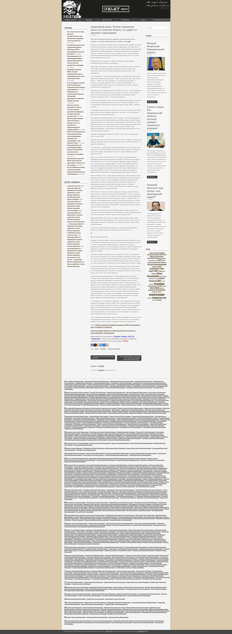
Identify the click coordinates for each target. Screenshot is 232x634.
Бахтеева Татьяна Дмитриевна (75, 396)
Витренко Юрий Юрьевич (138, 411)
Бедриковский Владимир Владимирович (126, 396)
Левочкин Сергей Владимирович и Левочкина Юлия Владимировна (143, 491)
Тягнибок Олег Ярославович (152, 579)
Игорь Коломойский (156, 264)
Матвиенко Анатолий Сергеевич (140, 504)
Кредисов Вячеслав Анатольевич (90, 480)
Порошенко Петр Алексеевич (84, 539)
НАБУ (151, 271)
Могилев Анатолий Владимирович (151, 509)
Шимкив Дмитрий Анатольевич (94, 611)
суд (164, 297)
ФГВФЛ (160, 286)
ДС (129, 41)
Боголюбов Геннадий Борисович (143, 400)
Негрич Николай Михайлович (107, 517)
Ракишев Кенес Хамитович (113, 547)
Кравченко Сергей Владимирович (130, 479)
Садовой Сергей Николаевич (114, 555)
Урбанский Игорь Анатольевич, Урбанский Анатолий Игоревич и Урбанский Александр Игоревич (115, 583)
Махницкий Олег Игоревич (83, 506)
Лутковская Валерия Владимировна (148, 496)
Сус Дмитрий (120, 567)
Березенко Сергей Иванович (132, 399)
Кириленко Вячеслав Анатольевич (106, 468)
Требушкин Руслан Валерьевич (129, 576)
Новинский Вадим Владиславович (96, 520)
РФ (158, 278)
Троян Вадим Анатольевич (99, 577)
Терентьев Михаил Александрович (85, 573)
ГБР (156, 260)
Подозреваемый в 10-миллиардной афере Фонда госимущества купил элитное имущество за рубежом (75, 60)
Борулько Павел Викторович (115, 403)
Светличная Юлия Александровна (98, 557)
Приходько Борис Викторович (142, 541)
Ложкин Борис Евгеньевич (159, 494)
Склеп (143, 20)
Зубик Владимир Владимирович (116, 455)
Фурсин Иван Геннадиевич (94, 590)
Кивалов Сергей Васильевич (84, 468)
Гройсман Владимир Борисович (107, 427)
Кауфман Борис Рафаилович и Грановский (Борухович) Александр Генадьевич (123, 467)
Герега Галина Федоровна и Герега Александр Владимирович (138, 419)
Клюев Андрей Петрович (84, 471)
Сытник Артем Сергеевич (135, 567)
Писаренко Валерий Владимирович (143, 536)
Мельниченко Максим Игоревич (122, 507)
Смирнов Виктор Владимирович (157, 561)
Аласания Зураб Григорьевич (121, 383)
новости (157, 297)
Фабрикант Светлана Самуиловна (76, 587)
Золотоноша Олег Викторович (93, 455)
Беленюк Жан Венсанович (98, 397)
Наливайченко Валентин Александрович (120, 515)
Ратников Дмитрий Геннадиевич (136, 547)
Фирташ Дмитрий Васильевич (155, 587)
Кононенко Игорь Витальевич (151, 474)
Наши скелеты (107, 20)
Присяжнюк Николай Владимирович (77, 541)
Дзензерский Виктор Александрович (137, 435)
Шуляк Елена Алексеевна (98, 614)
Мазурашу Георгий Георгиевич (98, 502)
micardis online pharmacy (76, 222)
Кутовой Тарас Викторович (145, 486)
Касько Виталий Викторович (84, 467)
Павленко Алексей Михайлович (97, 530)
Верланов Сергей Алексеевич (155, 410)
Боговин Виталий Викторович (120, 400)
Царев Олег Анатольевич (95, 599)
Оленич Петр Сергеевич (96, 523)
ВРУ (165, 254)
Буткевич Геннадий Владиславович (156, 405)
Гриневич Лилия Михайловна (139, 426)
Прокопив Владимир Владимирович (106, 542)
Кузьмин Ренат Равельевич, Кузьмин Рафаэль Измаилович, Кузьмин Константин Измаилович (132, 483)
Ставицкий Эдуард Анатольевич (109, 565)
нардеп (149, 298)
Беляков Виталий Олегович (147, 397)
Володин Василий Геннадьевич (96, 413)
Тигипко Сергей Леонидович (109, 573)
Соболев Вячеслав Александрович (95, 563)
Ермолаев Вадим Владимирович (141, 443)
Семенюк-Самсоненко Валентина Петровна (153, 558)
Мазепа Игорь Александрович (75, 502)
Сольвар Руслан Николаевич (139, 563)
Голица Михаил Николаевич (113, 422)
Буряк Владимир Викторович (131, 405)
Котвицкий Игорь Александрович (105, 479)
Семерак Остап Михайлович (74, 560)
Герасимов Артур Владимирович (84, 419)
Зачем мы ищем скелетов (162, 20)
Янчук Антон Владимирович (102, 621)
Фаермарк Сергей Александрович (101, 587)
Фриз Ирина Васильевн (117, 589)
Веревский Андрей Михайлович (132, 410)
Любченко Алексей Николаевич (148, 498)
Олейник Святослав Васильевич (76, 523)
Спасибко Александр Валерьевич (85, 565)
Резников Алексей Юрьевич (74, 549)
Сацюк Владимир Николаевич (75, 557)
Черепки (89, 20)
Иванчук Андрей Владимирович (76, 458)
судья (154, 300)
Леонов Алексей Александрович (75, 493)
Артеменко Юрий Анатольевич (144, 386)
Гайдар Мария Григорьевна (99, 416)
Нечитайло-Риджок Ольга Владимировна (118, 518)
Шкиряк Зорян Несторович (135, 611)
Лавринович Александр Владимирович (120, 490)
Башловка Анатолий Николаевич (99, 396)
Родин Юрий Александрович (127, 549)
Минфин (103, 349)
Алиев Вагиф (137, 383)
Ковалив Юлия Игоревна (73, 473)
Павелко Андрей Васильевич (74, 530)
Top (227, 629)
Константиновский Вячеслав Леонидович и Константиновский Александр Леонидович (95, 476)
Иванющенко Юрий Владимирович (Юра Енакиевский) (108, 458)
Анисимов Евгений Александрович (154, 384)
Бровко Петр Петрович (134, 403)
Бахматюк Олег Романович (155, 394)
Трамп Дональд (112, 576)
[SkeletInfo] (116, 9)
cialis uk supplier (73, 210)
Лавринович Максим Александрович (148, 490)
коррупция (156, 294)
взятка (162, 288)
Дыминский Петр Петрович (97, 440)
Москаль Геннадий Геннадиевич (114, 510)
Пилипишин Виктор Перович (74, 536)
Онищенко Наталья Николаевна (100, 525)
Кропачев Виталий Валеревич (133, 480)
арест (164, 286)
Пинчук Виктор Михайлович (119, 536)
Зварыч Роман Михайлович (95, 453)
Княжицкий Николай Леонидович (106, 471)
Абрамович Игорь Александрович (122, 381)
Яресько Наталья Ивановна (144, 621)
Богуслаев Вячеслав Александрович (86, 402)
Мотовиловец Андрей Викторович (139, 510)
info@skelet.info (142, 631)
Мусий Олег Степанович (85, 512)
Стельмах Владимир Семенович (75, 566)
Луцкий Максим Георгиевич (109, 498)
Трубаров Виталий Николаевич (121, 577)
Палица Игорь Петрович (84, 532)
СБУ (159, 280)
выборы (151, 290)
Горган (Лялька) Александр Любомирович (111, 424)
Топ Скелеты (125, 20)
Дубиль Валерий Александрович (129, 438)
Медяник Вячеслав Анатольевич (76, 507)
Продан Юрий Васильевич (82, 542)
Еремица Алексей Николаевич (100, 443)
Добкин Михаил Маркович (115, 437)
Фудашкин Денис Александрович (138, 589)
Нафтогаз (162, 271)
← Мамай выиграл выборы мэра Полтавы (103, 357)
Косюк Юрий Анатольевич (83, 479)
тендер (158, 300)
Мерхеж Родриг (86, 509)
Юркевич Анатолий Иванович (75, 617)
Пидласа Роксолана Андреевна (154, 535)
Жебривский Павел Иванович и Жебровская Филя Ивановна (105, 448)
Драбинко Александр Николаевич (85, 438)
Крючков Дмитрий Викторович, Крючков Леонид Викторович (136, 482)
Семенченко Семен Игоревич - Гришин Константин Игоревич (115, 558)
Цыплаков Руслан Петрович (115, 599)
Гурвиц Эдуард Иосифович (74, 429)
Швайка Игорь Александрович (115, 607)
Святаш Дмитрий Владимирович (147, 557)
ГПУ (160, 260)
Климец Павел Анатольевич (143, 470)
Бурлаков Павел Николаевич (110, 405)
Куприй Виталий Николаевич (84, 486)
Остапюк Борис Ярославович (142, 525)
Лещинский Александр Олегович (99, 493)
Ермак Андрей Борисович (120, 443)
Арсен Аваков (159, 253)
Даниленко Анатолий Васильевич (76, 432)
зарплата (155, 291)
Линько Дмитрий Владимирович (124, 493)
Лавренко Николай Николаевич (94, 490)
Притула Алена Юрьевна (100, 541)
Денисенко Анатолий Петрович (92, 434)
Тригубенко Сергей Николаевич (152, 576)
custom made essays (73, 246)
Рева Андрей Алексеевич (157, 547)
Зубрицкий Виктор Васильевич (140, 455)
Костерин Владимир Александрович (140, 477)
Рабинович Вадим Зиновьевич (75, 547)
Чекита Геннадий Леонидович (95, 602)
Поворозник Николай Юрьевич (115, 538)
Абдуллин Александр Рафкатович (96, 381)
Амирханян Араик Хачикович (75, 384)
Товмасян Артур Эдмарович (109, 574)
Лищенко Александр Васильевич (112, 494)
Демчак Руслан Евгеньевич (145, 432)
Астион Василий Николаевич (115, 387)
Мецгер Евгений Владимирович (103, 509)
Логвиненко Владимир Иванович (137, 494)
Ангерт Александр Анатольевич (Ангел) (101, 384)
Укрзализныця (152, 286)
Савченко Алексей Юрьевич (74, 555)
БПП (161, 254)
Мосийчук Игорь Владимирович (90, 510)
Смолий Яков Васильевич (73, 563)
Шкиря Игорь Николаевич (116, 611)
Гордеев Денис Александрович (138, 424)
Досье (163, 262)
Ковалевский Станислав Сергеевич (155, 471)
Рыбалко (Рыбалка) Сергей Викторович (118, 550)
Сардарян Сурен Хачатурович (135, 555)
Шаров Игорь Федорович (73, 607)
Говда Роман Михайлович (146, 421)
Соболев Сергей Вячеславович (118, 563)
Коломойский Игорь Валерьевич (128, 474)
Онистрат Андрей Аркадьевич (145, 523)
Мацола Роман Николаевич (103, 506)
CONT (129, 336)
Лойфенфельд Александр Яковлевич (77, 496)
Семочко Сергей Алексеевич (95, 560)
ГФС (163, 260)
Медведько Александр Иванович (151, 506)
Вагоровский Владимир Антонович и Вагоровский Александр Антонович (90, 408)
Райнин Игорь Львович (95, 547)
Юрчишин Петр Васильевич (118, 617)
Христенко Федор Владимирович (139, 595)
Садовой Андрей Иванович (94, 555)
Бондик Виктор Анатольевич (94, 403)
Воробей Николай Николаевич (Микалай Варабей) (125, 413)
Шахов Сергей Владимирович (93, 607)
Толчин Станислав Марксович (157, 574)
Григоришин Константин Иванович (114, 426)
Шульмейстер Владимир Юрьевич (76, 614)
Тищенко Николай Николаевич (75, 574)
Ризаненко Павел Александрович (96, 549)
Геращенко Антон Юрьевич (106, 419)
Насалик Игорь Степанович (145, 515)
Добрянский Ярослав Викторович (137, 437)
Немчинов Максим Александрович (131, 517)
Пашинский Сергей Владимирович (132, 533)
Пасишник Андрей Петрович (88, 533)
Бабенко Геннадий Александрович (76, 392)
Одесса (154, 273)
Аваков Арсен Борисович (143, 381)
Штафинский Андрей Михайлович (154, 612)
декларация (160, 290)
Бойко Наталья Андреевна (129, 402)
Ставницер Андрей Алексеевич (133, 565)
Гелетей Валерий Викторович (147, 418)
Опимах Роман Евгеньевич (121, 525)
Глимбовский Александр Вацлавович (123, 421)
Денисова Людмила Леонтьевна (137, 434)
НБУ (156, 271)
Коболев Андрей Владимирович (131, 471)
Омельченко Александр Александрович (119, 523)
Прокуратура (153, 278)
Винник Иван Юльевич (120, 411)
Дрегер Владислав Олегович (107, 438)
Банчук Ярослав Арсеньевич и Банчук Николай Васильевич (107, 394)
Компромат (155, 268)
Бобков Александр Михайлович (75, 400)
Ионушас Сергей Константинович (152, 460)
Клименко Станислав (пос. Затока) (120, 470)
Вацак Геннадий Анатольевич (91, 410)
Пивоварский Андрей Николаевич (130, 535)
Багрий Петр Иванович (98, 392)
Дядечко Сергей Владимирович (119, 440)
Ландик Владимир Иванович (108, 491)
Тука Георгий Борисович (82, 579)
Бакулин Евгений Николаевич (136, 392)
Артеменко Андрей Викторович (120, 386)
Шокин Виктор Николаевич (114, 612)
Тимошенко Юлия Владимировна (132, 573)
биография (154, 288)
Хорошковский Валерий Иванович (114, 595)
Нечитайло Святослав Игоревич (91, 518)
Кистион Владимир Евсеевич (147, 468)
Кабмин (154, 267)
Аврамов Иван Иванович (83, 383)
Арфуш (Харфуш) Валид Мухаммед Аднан (88, 387)
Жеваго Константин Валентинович (139, 448)
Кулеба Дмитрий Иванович (74, 485)
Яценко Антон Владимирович (143, 622)
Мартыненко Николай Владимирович (114, 504)
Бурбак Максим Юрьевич (90, 405)
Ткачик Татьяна (92, 574)
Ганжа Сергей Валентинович (106, 418)
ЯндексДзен (96, 339)
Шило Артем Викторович (73, 611)
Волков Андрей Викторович (74, 413)
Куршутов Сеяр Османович (125, 486)
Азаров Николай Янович (101, 383)
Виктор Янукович (157, 256)
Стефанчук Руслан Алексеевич (99, 566)
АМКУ (151, 253)
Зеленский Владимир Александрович (143, 453)
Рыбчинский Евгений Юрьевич (144, 550)
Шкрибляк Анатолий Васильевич (158, 611)
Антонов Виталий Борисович (74, 386)
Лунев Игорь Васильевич (125, 496)
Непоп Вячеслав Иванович (153, 517)
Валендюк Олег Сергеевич (153, 408)
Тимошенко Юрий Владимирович (156, 573)
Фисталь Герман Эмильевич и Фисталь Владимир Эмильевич (86, 589)
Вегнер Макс (106, 410)
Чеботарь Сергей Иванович (73, 602)
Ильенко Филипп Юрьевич (106, 460)
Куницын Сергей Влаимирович (139, 485)
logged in (101, 370)
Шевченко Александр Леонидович (88, 609)
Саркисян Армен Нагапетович (158, 555)
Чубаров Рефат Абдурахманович (116, 604)
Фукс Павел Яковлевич (159, 589)
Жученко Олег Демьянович (86, 450)
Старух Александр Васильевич (156, 565)
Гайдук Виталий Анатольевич (120, 416)
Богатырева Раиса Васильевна (98, 400)
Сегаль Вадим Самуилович (83, 558)
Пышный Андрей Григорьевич (89, 544)
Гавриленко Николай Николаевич (76, 416)
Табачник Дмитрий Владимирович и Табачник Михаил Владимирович (90, 571)
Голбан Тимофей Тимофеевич (92, 422)
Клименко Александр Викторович (95, 470)
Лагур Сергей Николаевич (88, 491)
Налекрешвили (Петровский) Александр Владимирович (84, 515)
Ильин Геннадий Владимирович (128, 460)
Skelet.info (109, 631)
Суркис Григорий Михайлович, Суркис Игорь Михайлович (93, 567)
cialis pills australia (73, 186)
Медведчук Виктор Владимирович (126, 506)
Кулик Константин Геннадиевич (96, 485)
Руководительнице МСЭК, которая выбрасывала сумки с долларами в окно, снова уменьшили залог (75, 74)
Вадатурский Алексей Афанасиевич (131, 408)
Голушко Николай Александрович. (136, 422)
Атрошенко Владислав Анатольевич (139, 387)
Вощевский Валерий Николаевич (155, 413)
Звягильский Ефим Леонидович (117, 453)
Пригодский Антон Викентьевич (153, 539)
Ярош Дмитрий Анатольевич (121, 622)
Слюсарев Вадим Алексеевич (108, 561)
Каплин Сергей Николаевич (138, 465)
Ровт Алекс (113, 549)
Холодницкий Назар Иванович (149, 594)
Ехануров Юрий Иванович (83, 445)
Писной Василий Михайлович (93, 538)
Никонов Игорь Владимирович (144, 518)
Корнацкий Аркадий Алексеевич (140, 476)
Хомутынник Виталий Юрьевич (89, 595)
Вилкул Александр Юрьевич (74, 411)
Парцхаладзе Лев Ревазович (151, 532)
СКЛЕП (125, 341)
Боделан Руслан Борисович (109, 402)
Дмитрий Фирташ (154, 262)
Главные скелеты (71, 20)
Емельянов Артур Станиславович (76, 443)
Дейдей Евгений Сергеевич (126, 432)
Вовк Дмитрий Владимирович (159, 411)
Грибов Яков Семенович (92, 426)
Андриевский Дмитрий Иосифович (129, 384)
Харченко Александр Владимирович (77, 594)
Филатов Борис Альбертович (134, 587)
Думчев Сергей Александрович (75, 440)
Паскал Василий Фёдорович (109, 533)
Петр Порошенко (154, 274)
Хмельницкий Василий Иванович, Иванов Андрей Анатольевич (114, 594)
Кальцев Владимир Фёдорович (97, 465)
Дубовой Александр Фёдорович (153, 438)
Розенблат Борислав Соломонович (151, 549)
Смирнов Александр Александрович (132, 561)
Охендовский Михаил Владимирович (91, 526)
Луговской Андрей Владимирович (103, 496)
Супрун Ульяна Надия (139, 566)
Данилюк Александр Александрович (103, 432)
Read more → (152, 102)
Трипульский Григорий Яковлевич (76, 577)
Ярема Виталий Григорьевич (124, 621)
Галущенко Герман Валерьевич (84, 418)
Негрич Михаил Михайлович (85, 517)
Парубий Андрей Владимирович (129, 532)
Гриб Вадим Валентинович (74, 426)
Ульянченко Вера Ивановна (93, 582)
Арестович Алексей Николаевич (97, 386)
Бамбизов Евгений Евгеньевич (74, 394)
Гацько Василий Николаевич (126, 418)
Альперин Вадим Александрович (154, 383)
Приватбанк (163, 276)
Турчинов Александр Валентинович (128, 579)
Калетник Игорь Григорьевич (75, 465)
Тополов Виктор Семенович (74, 576)
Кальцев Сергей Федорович (118, 465)
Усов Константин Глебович (81, 584)
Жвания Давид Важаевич (73, 448)
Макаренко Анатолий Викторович (121, 502)
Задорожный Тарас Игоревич (74, 453)
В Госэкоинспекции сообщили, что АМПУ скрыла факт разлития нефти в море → (130, 358)
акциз (97, 349)
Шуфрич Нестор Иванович (117, 614)
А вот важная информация (74, 381)
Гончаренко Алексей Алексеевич (84, 424)
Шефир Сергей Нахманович (158, 609)
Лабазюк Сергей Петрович (73, 490)
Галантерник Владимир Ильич (143, 416)
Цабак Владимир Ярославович (75, 599)
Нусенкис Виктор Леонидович (121, 520)
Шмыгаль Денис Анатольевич (93, 612)
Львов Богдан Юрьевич (128, 498)
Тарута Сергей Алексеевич (126, 571)
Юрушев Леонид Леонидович (97, 617)
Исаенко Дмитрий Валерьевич (75, 461)
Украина (159, 283)
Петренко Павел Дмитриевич (107, 535)
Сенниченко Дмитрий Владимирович (118, 560)
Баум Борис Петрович (137, 394)
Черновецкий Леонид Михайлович (144, 602)
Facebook (124, 336)
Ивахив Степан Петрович (138, 458)
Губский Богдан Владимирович (130, 427)
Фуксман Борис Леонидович (74, 590)
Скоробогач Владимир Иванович (85, 561)
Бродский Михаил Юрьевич (153, 403)
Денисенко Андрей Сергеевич (114, 434)
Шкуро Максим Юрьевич (73, 612)
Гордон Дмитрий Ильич (158, 424)
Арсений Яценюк (153, 254)
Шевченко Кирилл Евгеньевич (111, 609)
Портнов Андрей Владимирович (106, 539)
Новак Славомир (78, 520)
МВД (162, 269)
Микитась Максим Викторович (126, 509)
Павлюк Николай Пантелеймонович (141, 530)
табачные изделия (114, 349)
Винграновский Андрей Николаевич (98, 411)
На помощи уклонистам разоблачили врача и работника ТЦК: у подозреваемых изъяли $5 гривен (75, 49)
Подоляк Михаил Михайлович (138, 538)
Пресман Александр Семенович (129, 539)
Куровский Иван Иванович (105, 486)
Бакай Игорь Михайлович (116, 392)
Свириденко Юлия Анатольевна (123, 557)
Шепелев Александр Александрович (135, 609)
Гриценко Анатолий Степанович (83, 427)
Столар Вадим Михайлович (120, 566)
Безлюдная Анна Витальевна (151, 396)
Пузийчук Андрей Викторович (131, 542)
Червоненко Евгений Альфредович (119, 602)
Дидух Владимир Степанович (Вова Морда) (89, 437)
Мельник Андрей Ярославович (99, 507)
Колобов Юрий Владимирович (106, 474)
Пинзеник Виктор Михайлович (97, 536)
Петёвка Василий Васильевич (85, 535)
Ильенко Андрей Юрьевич (86, 460)
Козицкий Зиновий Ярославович (143, 473)
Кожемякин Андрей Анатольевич (119, 473)
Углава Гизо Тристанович (73, 582)
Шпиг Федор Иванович (133, 612)
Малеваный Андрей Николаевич (146, 502)
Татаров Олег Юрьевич (144, 571)
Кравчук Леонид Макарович (153, 479)
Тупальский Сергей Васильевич (103, 579)
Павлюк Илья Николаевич (118, 530)
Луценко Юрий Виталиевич (88, 498)
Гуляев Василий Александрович (154, 427)
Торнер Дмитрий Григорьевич (95, 576)
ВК (133, 336)
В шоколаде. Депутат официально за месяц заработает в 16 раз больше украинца (75, 190)
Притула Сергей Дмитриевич (120, 541)
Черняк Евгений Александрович (92, 604)
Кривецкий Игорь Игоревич (113, 480)
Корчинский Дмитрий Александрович (112, 477)
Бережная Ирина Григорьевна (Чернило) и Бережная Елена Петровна (98, 399)
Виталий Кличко (154, 258)
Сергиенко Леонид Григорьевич (144, 560)
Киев (160, 267)
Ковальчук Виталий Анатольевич (94, 473)
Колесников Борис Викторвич (84, 474)
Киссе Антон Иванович (128, 468)
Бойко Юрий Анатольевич (148, 402)
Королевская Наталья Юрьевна (87, 477)
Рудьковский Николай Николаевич (91, 550)
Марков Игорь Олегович (91, 504)
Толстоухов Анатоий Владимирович (133, 574)
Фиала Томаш (118, 587)
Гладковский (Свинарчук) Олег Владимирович (92, 421)
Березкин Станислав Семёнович (154, 399)
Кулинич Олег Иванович (118, 485)
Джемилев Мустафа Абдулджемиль (110, 435)
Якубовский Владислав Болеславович (77, 621)
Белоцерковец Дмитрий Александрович (122, 397)
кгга (159, 292)
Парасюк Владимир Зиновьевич (105, 532)
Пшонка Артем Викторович (152, 542)
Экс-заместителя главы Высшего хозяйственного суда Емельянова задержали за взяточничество (75, 36)
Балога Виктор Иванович (157, 392)
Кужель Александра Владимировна (84, 483)
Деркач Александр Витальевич (85, 435)
